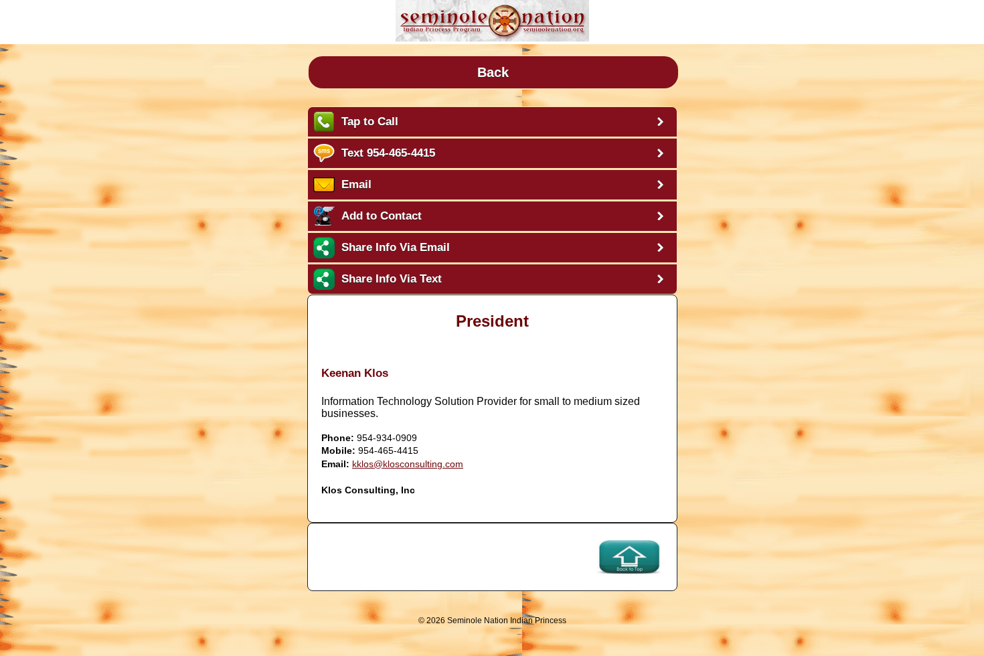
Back (493, 72)
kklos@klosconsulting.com (407, 464)
